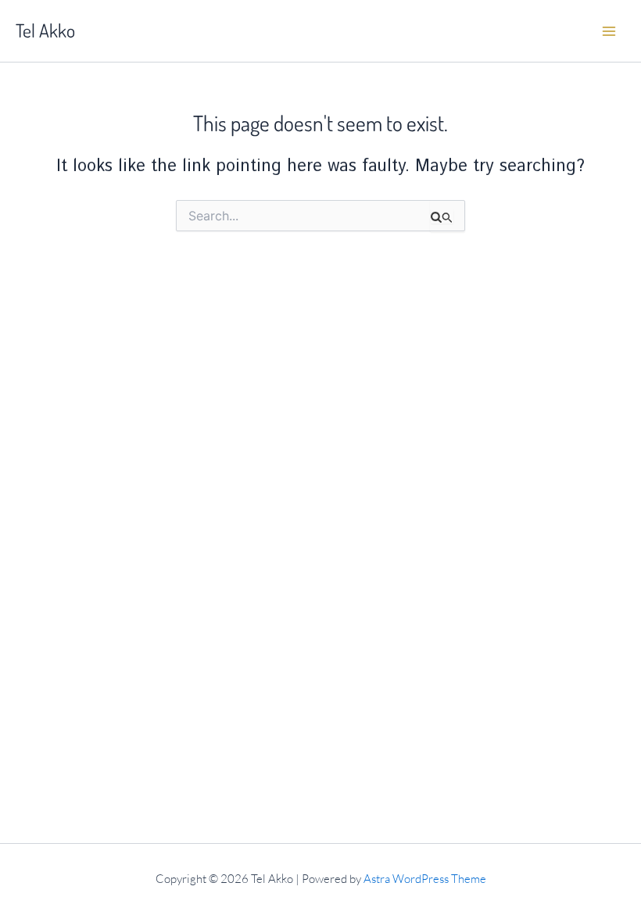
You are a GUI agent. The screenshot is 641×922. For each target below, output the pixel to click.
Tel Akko (45, 30)
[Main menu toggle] (609, 31)
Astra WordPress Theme (424, 878)
